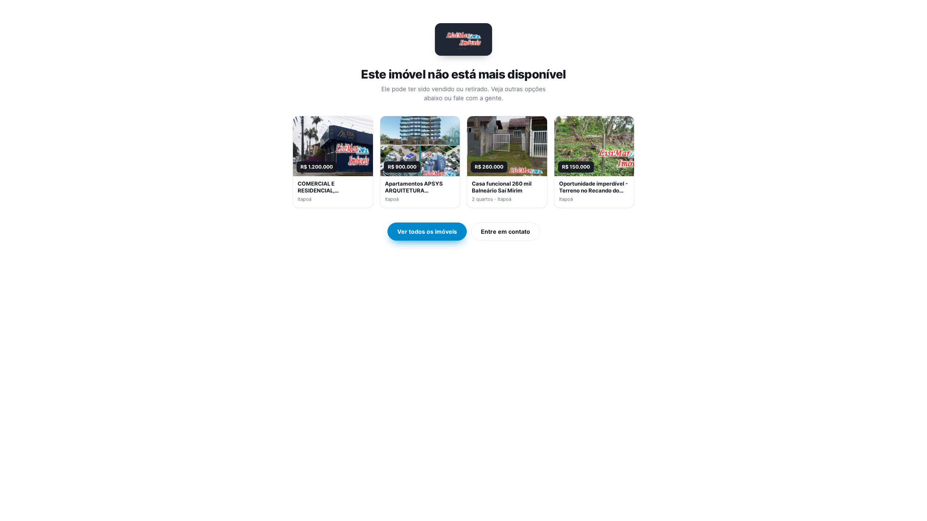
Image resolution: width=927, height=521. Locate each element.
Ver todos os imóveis (427, 231)
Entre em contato (505, 231)
